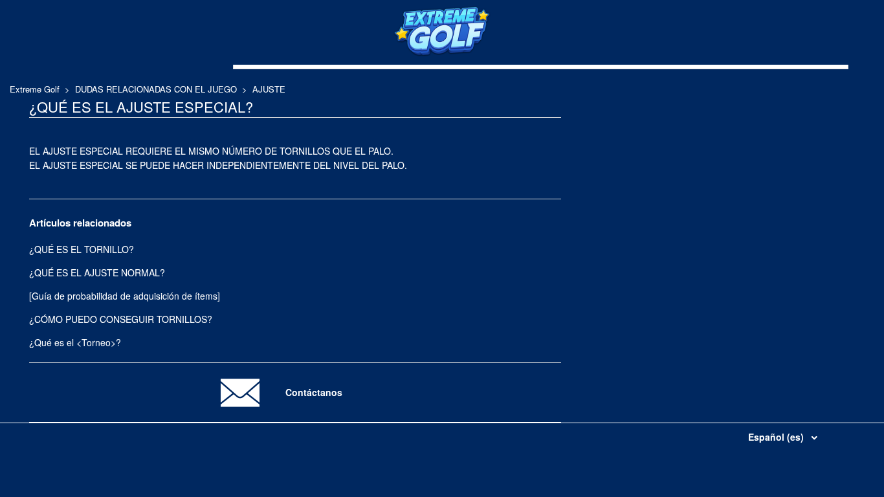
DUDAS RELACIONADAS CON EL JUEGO (156, 89)
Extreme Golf (35, 89)
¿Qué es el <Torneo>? (75, 342)
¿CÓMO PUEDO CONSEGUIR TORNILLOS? (120, 319)
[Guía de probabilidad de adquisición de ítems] (124, 295)
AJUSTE (268, 89)
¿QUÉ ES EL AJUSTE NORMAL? (97, 272)
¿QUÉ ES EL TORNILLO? (81, 249)
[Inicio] (442, 53)
